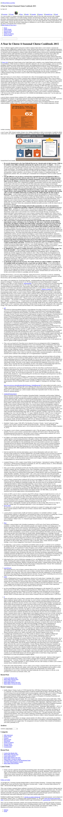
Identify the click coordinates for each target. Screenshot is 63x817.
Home (5, 28)
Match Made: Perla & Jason (11, 679)
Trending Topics (8, 745)
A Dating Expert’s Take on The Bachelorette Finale (17, 760)
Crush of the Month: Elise (10, 678)
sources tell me (47, 800)
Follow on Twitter (5, 780)
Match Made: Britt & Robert (11, 763)
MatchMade (7, 741)
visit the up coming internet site (32, 797)
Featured (6, 738)
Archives (3, 728)
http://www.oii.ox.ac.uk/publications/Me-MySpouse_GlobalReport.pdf (22, 385)
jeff (4, 308)
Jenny (5, 576)
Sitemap (6, 810)
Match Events (7, 32)
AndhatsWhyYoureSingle (10, 394)
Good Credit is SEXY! (10, 681)
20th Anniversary (8, 735)
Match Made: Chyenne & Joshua (12, 683)
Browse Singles (8, 35)
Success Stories (8, 30)
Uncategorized (7, 747)
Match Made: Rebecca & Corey (12, 682)
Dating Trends (7, 29)
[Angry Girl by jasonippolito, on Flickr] (4, 62)
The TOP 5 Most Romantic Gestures (13, 762)
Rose (5, 523)
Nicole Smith (7, 505)
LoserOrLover (7, 568)
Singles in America (9, 33)
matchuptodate (27, 283)
